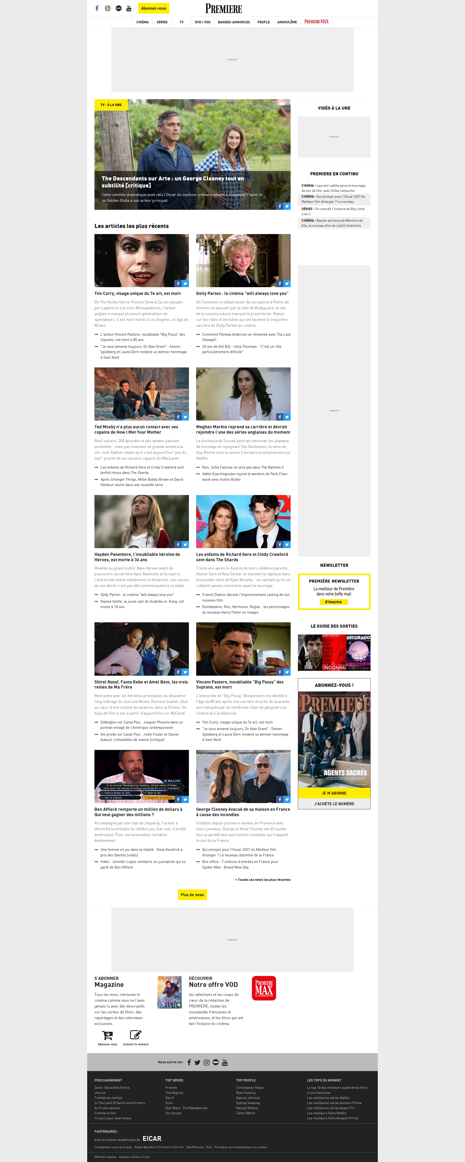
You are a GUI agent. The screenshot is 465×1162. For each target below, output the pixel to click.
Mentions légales (105, 1157)
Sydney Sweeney (248, 1103)
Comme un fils (105, 1113)
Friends (171, 1087)
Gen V (169, 1098)
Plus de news (192, 894)
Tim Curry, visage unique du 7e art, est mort (137, 293)
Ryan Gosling (246, 1092)
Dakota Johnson (248, 1098)
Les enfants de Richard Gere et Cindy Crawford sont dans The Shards (242, 557)
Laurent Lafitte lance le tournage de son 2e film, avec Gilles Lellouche (333, 188)
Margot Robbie (247, 1108)
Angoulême (287, 22)
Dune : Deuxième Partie (111, 1087)
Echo (169, 1103)
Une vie (99, 1092)
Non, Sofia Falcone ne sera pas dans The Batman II (243, 467)
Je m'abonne (334, 793)
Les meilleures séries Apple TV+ (331, 1108)
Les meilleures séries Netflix (328, 1098)
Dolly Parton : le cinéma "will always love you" (242, 293)
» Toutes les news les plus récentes (263, 880)
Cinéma (142, 22)
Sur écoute (173, 1113)
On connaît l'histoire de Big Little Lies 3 (333, 211)
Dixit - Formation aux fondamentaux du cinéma (236, 1147)
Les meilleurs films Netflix (326, 1113)
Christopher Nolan (250, 1087)
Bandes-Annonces (234, 22)
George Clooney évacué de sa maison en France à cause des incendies (243, 812)
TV (182, 22)
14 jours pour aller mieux (113, 1118)
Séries (162, 22)
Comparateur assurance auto (113, 1147)
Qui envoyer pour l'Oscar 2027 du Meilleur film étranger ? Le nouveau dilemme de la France (333, 199)
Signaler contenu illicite (134, 1157)
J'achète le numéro (334, 803)
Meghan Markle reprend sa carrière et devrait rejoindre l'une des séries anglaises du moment (243, 429)
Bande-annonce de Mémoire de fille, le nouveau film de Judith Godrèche (332, 223)
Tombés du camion (108, 1098)
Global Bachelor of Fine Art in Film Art (159, 1147)
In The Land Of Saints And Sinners (119, 1103)
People (263, 22)
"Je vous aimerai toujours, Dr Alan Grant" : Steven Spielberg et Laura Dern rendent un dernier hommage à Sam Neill (144, 352)
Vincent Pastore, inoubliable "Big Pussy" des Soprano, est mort (240, 684)
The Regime (174, 1092)
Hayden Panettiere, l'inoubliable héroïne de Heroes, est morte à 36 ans (137, 557)
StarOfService (195, 1147)
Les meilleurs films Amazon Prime (332, 1118)
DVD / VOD (202, 22)
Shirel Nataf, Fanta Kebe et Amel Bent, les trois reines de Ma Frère (141, 684)
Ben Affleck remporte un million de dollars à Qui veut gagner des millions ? (138, 812)
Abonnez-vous (153, 8)
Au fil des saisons (107, 1108)
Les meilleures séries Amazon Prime (334, 1103)
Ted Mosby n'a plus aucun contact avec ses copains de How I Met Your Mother (136, 429)
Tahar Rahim (245, 1113)
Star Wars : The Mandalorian (186, 1108)
